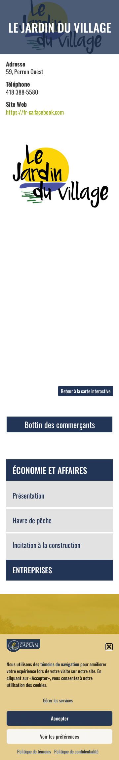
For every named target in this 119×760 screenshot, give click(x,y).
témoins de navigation (59, 664)
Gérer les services (58, 700)
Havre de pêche (32, 520)
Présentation (28, 495)
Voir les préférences (59, 736)
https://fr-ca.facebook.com (35, 112)
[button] (109, 646)
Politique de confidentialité (76, 751)
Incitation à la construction (46, 545)
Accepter (59, 718)
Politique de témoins (34, 751)
